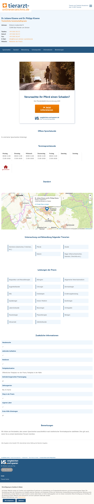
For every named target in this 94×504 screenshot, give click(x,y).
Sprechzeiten (6, 50)
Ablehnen (21, 500)
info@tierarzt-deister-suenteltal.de (21, 39)
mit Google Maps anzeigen (42, 204)
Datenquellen (88, 228)
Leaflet (60, 228)
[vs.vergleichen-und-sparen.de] (9, 464)
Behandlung (25, 50)
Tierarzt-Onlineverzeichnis (15, 457)
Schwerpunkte (36, 50)
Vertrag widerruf (6, 470)
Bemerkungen (59, 50)
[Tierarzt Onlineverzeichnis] (15, 11)
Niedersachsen (25, 457)
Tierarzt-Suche (5, 479)
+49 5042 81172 (14, 32)
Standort (16, 50)
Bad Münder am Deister (33, 457)
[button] (47, 209)
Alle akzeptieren (9, 500)
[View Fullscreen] (90, 202)
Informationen (47, 50)
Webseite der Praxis (15, 41)
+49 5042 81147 (14, 37)
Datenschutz (21, 497)
